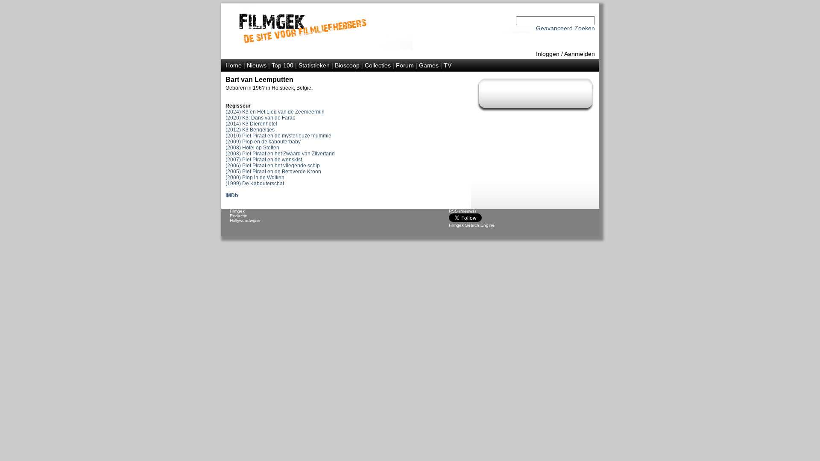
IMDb (232, 195)
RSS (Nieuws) (462, 211)
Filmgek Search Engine (472, 225)
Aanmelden (579, 53)
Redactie (238, 215)
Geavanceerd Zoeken (565, 28)
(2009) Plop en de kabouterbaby (263, 142)
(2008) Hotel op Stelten (252, 148)
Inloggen (547, 53)
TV (447, 65)
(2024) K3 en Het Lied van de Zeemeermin (275, 112)
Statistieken (314, 65)
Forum (405, 65)
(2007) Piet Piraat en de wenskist (264, 160)
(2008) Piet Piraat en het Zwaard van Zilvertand (280, 154)
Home (234, 65)
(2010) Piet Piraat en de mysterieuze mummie (278, 136)
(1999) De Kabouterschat (255, 184)
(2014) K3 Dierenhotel (251, 124)
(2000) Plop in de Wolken (255, 178)
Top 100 (282, 65)
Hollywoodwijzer (245, 220)
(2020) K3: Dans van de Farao (261, 118)
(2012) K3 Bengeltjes (250, 130)
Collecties (378, 65)
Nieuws (256, 65)
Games (429, 65)
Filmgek (237, 211)
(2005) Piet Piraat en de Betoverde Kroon (273, 172)
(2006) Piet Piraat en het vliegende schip (273, 166)
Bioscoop (347, 65)
